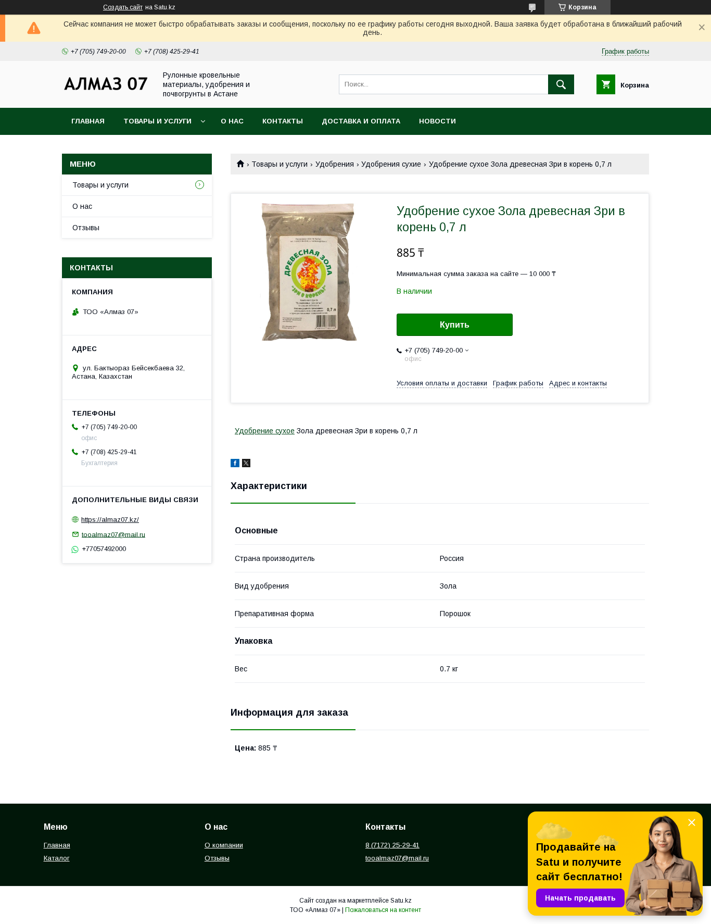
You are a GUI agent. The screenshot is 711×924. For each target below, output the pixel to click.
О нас (232, 121)
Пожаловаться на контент (383, 910)
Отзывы (85, 227)
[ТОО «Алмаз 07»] (106, 89)
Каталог (57, 858)
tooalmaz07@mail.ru (113, 534)
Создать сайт (123, 7)
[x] (246, 464)
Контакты (282, 121)
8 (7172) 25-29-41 (392, 845)
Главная (88, 121)
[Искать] (561, 84)
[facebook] (235, 464)
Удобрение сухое (265, 431)
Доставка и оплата (361, 121)
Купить (454, 324)
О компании (224, 845)
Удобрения (334, 164)
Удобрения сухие (391, 164)
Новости (437, 121)
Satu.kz (401, 900)
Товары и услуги (157, 121)
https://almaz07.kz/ (110, 519)
